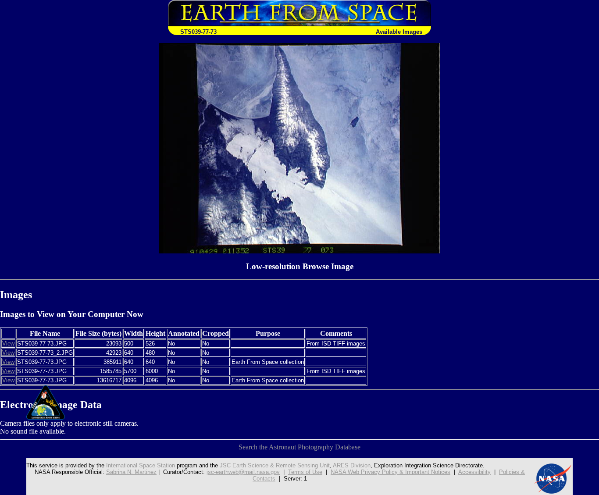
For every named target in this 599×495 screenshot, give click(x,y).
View (8, 343)
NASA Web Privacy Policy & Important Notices (390, 472)
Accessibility (474, 472)
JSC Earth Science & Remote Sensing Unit (275, 465)
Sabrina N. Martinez (131, 472)
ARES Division (352, 465)
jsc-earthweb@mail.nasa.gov (243, 472)
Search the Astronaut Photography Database (299, 447)
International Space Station (140, 465)
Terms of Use (305, 472)
